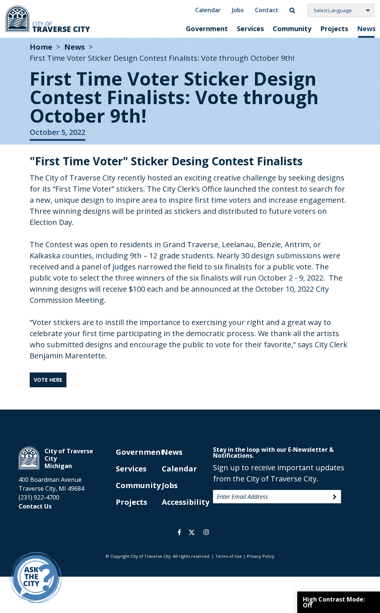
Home (41, 47)
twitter (192, 532)
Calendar (208, 10)
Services (250, 28)
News (366, 28)
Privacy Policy (260, 556)
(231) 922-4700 (39, 497)
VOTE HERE (48, 379)
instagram (206, 532)
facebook (179, 532)
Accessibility (185, 502)
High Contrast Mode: (334, 602)
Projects (334, 28)
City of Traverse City (48, 19)
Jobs (238, 10)
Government (207, 28)
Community (292, 28)
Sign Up (334, 497)
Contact (266, 10)
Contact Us (35, 506)
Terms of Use (228, 556)
